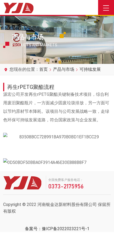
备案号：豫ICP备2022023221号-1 (57, 228)
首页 (43, 69)
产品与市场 (63, 69)
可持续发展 (90, 69)
